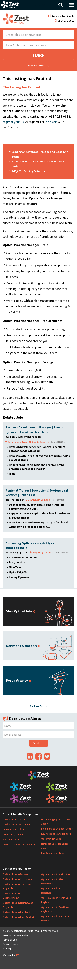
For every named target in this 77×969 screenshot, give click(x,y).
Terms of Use (10, 939)
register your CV (13, 122)
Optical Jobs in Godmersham (11, 895)
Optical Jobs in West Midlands (52, 881)
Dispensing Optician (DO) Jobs (55, 821)
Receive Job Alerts (62, 16)
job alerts (51, 122)
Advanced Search (37, 65)
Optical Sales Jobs (13, 819)
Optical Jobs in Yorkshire (55, 874)
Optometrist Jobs (51, 838)
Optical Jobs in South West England (56, 909)
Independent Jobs (13, 829)
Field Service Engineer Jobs (56, 828)
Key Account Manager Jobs (56, 833)
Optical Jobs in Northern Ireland (55, 918)
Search (38, 55)
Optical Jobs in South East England (18, 886)
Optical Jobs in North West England (18, 905)
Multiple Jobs (10, 839)
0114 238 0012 (65, 20)
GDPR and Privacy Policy (15, 935)
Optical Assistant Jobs (15, 824)
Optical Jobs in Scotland (16, 879)
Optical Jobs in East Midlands (52, 890)
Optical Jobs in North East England (56, 900)
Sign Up (38, 743)
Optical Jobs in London (16, 912)
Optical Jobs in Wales (15, 874)
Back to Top (37, 706)
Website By (11, 955)
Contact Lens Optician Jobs (18, 844)
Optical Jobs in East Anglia (18, 917)
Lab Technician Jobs (52, 853)
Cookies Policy (10, 944)
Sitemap (7, 948)
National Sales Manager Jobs (54, 846)
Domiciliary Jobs (12, 834)
